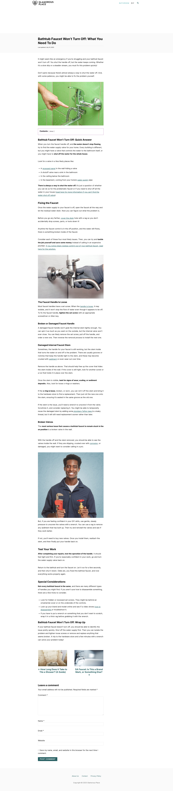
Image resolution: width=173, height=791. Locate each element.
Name (41, 721)
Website (41, 740)
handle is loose (86, 306)
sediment (53, 359)
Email (41, 731)
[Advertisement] (86, 19)
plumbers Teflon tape (82, 411)
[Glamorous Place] (48, 3)
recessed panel (48, 168)
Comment (43, 695)
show (51, 131)
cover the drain (67, 218)
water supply (82, 180)
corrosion (94, 443)
